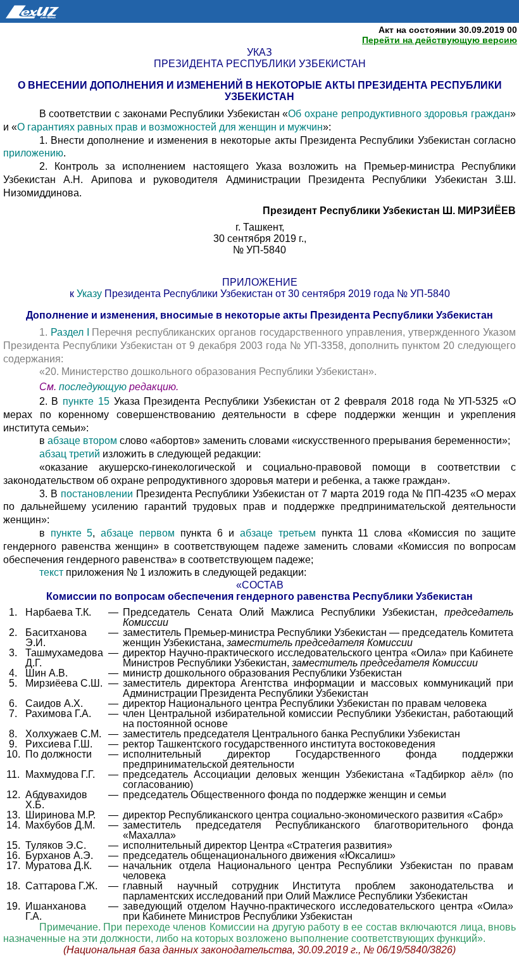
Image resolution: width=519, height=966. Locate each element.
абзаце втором (82, 440)
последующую (93, 386)
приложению (33, 153)
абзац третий (69, 453)
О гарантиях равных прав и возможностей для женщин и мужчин (170, 127)
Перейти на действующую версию (439, 40)
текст (51, 572)
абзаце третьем (278, 533)
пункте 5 (72, 533)
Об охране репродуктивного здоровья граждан (399, 113)
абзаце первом (138, 533)
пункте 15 (86, 401)
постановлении (97, 493)
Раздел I (70, 332)
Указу (89, 293)
